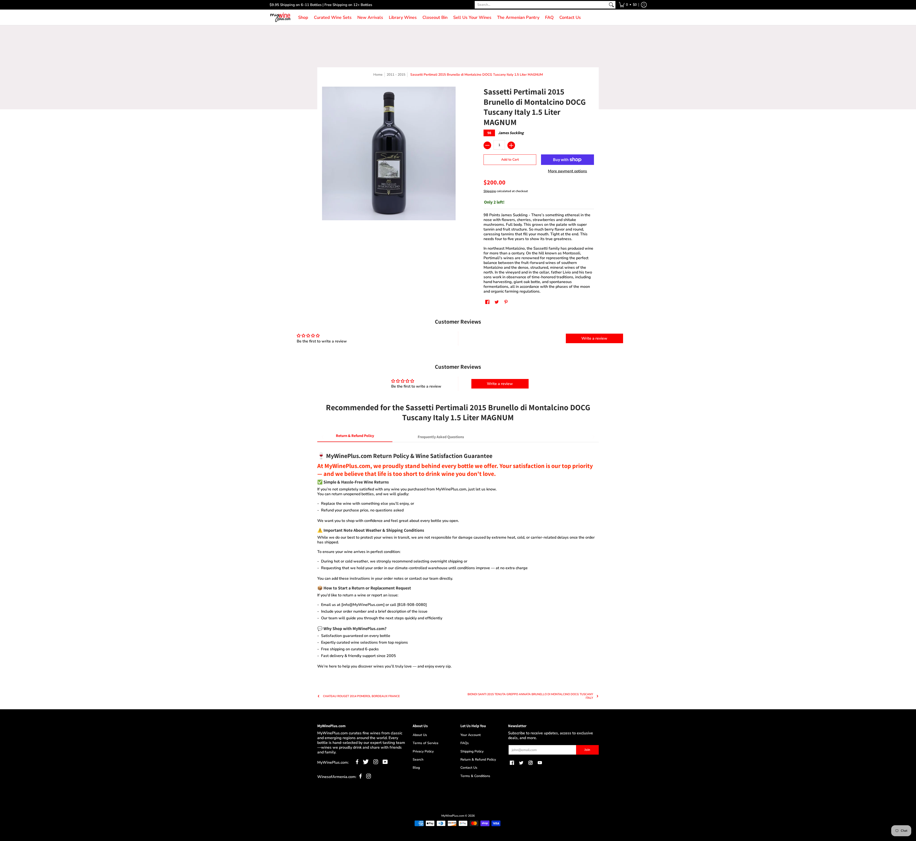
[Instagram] (375, 763)
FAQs (464, 743)
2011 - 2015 (396, 74)
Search (418, 759)
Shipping (490, 191)
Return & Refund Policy (478, 759)
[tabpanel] (458, 558)
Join (587, 749)
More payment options (567, 171)
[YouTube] (385, 763)
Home (378, 74)
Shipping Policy (472, 751)
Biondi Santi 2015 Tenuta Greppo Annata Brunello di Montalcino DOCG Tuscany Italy (530, 696)
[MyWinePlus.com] (280, 17)
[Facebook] (357, 763)
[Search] (611, 5)
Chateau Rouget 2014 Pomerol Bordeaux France (361, 696)
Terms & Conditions (475, 776)
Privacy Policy (423, 751)
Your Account (470, 735)
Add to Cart (510, 159)
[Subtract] (487, 145)
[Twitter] (366, 763)
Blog (416, 767)
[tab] (354, 437)
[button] (628, 5)
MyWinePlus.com (452, 816)
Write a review (594, 338)
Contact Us (468, 767)
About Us (420, 735)
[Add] (511, 145)
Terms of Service (425, 743)
